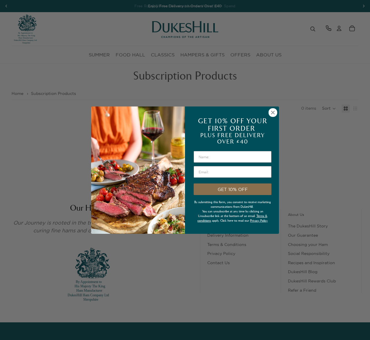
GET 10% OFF (233, 189)
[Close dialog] (273, 112)
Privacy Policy (259, 221)
